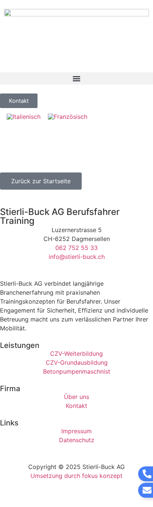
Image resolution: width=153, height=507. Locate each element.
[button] (76, 78)
